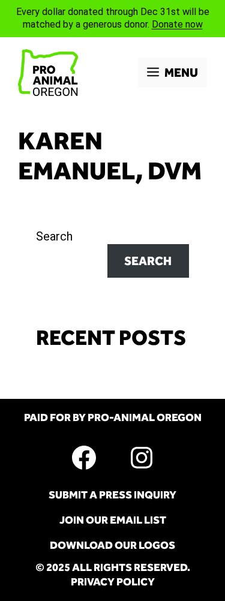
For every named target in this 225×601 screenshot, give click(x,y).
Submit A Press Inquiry (112, 494)
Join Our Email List (112, 520)
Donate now (177, 24)
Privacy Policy (113, 581)
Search (54, 236)
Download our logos (112, 545)
